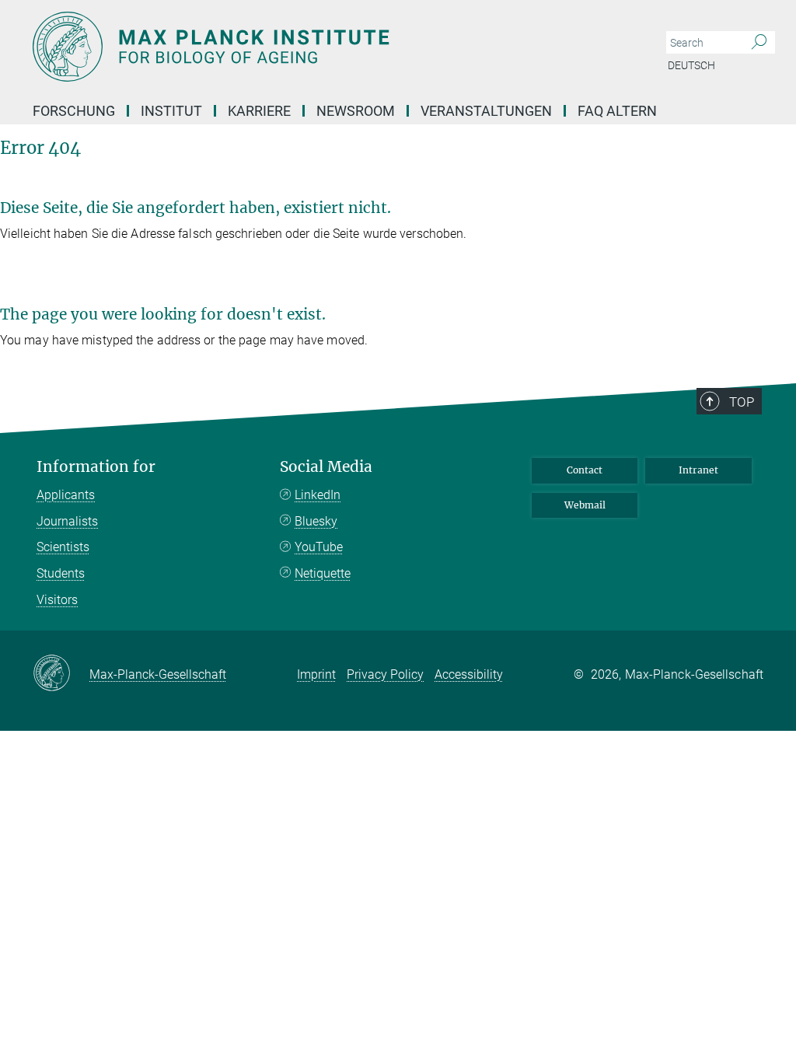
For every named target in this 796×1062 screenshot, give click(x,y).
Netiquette (323, 573)
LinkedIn (317, 494)
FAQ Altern (617, 111)
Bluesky (316, 521)
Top (741, 402)
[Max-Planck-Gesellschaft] (61, 674)
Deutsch (691, 65)
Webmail (585, 505)
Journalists (67, 521)
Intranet (698, 470)
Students (61, 573)
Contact (584, 470)
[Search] (759, 43)
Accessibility (469, 674)
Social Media (326, 467)
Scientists (63, 547)
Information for (96, 467)
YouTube (319, 547)
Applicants (66, 494)
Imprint (316, 674)
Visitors (57, 599)
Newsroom (355, 111)
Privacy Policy (385, 674)
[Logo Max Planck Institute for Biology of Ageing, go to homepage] (324, 47)
